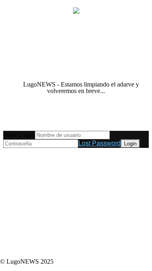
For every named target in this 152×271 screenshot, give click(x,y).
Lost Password (99, 143)
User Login (19, 134)
